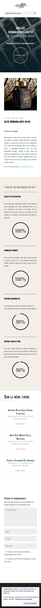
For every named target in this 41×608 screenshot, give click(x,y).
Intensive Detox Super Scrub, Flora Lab (20, 411)
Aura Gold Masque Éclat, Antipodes (20, 436)
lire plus (20, 424)
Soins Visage (25, 444)
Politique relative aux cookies (23, 599)
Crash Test (20, 55)
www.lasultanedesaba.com (25, 166)
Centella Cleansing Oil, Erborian (20, 460)
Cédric (12, 416)
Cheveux (25, 416)
